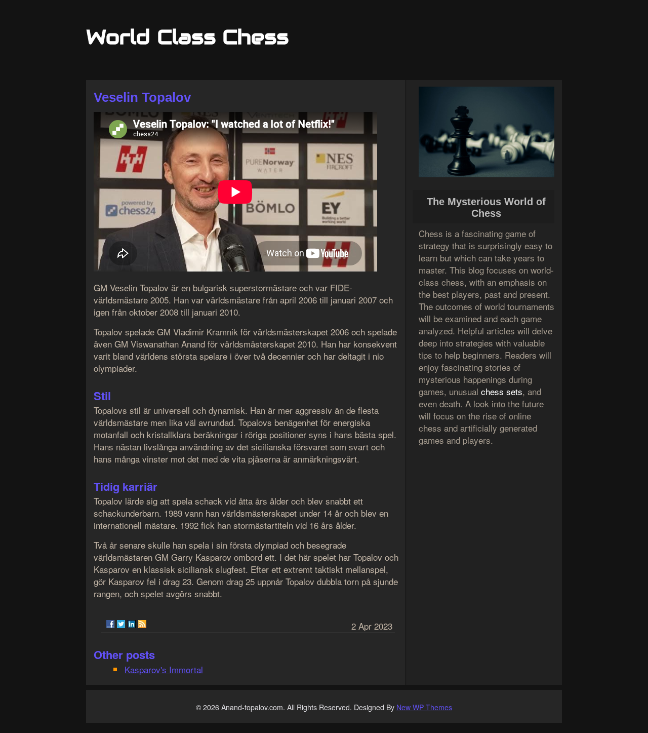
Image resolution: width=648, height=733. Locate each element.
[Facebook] (110, 624)
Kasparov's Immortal (164, 669)
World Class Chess (187, 37)
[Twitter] (121, 624)
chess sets (501, 391)
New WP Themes (424, 707)
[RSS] (142, 624)
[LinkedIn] (132, 624)
